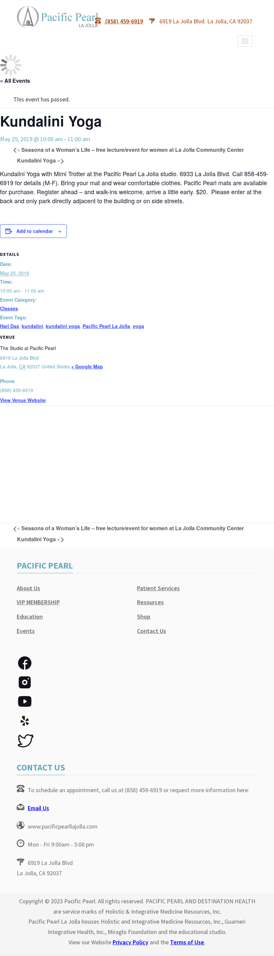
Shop (143, 616)
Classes (9, 308)
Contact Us (151, 631)
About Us (28, 588)
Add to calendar (34, 231)
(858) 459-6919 (123, 21)
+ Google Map (87, 366)
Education (30, 616)
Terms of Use (187, 942)
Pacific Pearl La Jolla (106, 326)
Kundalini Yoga (38, 160)
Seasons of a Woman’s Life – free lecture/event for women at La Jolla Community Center (130, 149)
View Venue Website (23, 400)
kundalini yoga (63, 326)
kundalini (32, 326)
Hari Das (9, 326)
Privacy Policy (130, 942)
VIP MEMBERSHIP (38, 602)
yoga (138, 326)
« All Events (15, 80)
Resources (150, 602)
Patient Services (158, 588)
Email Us (38, 808)
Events (26, 631)
